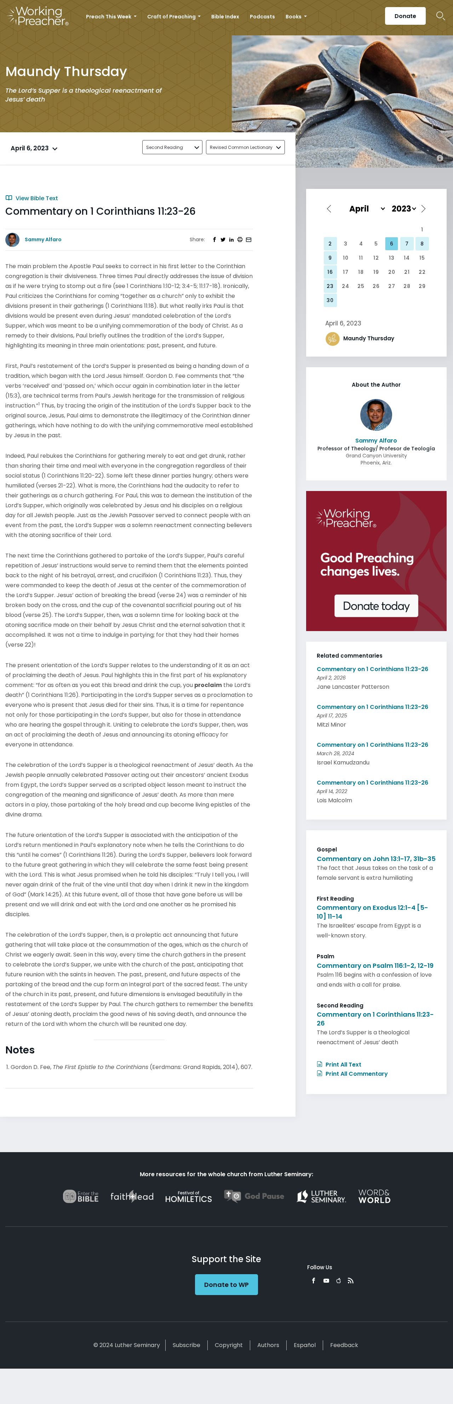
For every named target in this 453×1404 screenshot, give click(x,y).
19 (376, 272)
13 (392, 257)
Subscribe (186, 1345)
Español (305, 1345)
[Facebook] (313, 1280)
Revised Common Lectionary (241, 147)
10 (346, 257)
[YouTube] (326, 1280)
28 (407, 286)
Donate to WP (226, 1284)
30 (330, 300)
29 (422, 286)
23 (330, 286)
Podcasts (262, 16)
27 (391, 286)
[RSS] (350, 1280)
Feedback (344, 1345)
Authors (268, 1345)
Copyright (229, 1345)
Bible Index (225, 16)
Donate (405, 16)
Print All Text (342, 1065)
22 (422, 272)
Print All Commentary (356, 1074)
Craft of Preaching (172, 16)
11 (361, 257)
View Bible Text (36, 198)
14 (407, 257)
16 (330, 272)
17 (346, 272)
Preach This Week (109, 16)
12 (376, 257)
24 (345, 286)
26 (376, 286)
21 (407, 272)
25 (361, 286)
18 (361, 272)
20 (391, 272)
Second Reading (164, 147)
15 (422, 257)
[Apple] (338, 1280)
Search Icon (440, 16)
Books (294, 16)
